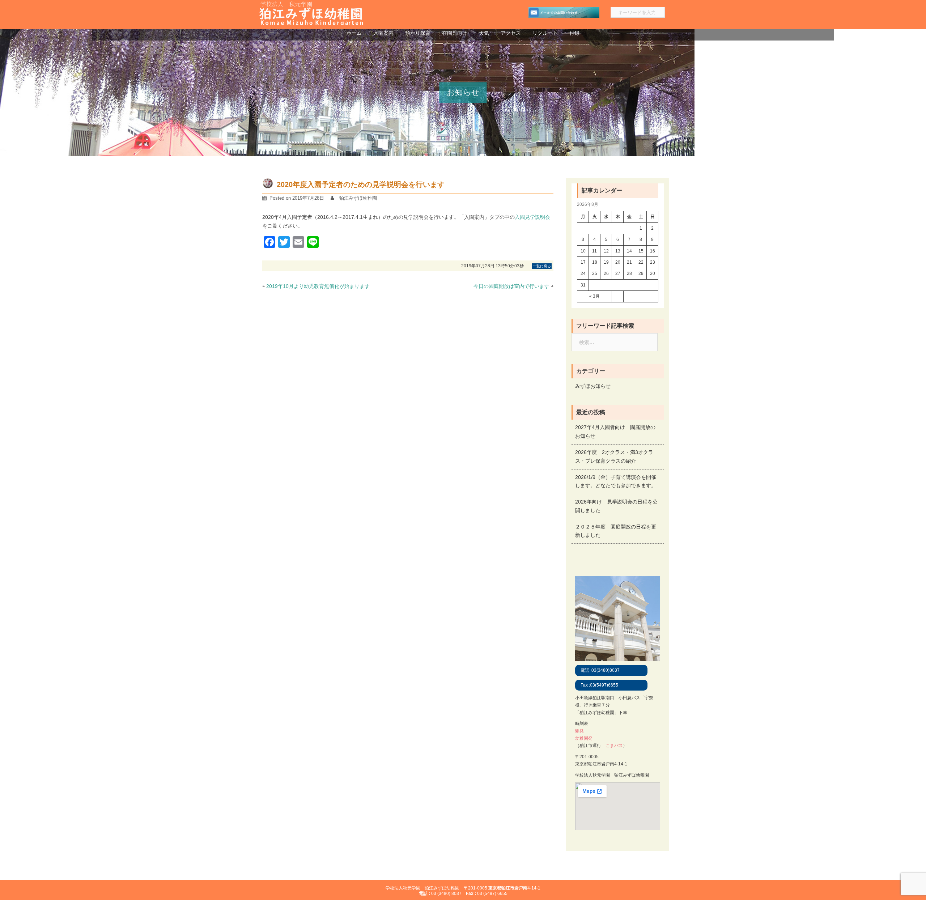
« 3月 (594, 296)
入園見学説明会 (532, 217)
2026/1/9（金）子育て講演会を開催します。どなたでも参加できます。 (615, 481)
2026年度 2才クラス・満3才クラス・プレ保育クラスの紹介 (614, 456)
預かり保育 (417, 33)
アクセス (511, 33)
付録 (574, 33)
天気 (484, 33)
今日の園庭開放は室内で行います (511, 286)
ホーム (354, 33)
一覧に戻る (542, 266)
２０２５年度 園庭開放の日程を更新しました (615, 531)
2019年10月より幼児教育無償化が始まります (318, 286)
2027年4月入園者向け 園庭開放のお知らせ (615, 431)
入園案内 (383, 33)
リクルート (545, 33)
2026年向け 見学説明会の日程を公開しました (616, 506)
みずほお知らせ (593, 386)
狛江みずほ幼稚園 (358, 198)
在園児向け (454, 33)
